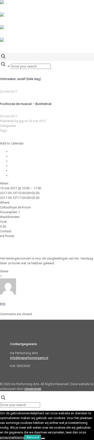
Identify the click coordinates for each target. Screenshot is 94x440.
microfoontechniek (40, 245)
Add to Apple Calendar (26, 166)
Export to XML (20, 175)
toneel (86, 245)
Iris (21, 121)
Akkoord (32, 437)
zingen (37, 250)
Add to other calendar (26, 170)
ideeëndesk (32, 389)
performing (63, 245)
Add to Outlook (21, 161)
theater (77, 245)
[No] (43, 438)
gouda (5, 245)
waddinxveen (9, 250)
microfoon (18, 245)
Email (4, 241)
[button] (12, 143)
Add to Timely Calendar (27, 151)
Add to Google (21, 156)
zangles (25, 250)
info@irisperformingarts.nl (29, 358)
